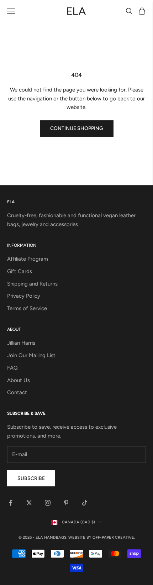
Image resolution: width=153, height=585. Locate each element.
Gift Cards (19, 271)
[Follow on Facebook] (10, 502)
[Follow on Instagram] (47, 502)
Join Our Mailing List (31, 355)
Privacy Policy (23, 296)
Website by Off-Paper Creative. (101, 537)
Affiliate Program (27, 259)
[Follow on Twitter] (29, 502)
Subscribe (31, 478)
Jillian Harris (21, 343)
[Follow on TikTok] (84, 502)
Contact (17, 392)
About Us (18, 380)
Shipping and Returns (32, 284)
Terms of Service (27, 308)
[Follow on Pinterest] (66, 502)
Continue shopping (76, 128)
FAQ (12, 368)
